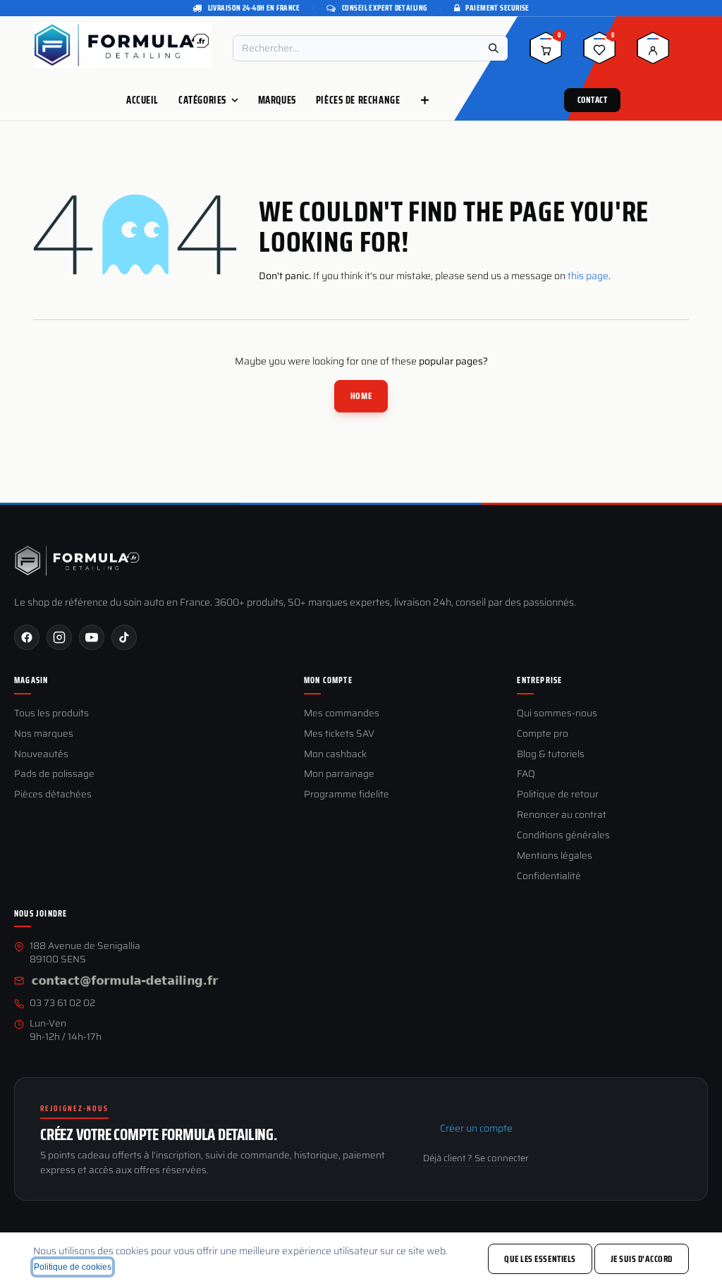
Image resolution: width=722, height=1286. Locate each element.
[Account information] (653, 53)
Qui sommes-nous (557, 714)
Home (361, 395)
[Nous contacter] (125, 982)
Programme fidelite (346, 795)
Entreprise (539, 680)
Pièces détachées (53, 795)
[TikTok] (124, 637)
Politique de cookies (72, 1267)
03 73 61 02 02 (62, 1003)
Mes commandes (341, 714)
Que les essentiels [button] (539, 1258)
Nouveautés (41, 754)
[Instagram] (59, 637)
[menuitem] (142, 100)
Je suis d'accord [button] (642, 1258)
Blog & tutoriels (551, 754)
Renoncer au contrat (561, 815)
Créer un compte (476, 1128)
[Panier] (546, 53)
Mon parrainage (339, 774)
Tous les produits (51, 714)
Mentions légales (554, 856)
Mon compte (328, 680)
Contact (592, 99)
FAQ (526, 774)
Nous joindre (40, 913)
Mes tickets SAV (339, 734)
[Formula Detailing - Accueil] (77, 561)
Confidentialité (549, 876)
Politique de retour (558, 795)
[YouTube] (91, 637)
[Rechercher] (493, 48)
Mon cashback (335, 754)
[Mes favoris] (599, 53)
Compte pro (542, 734)
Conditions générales (563, 836)
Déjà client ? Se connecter (476, 1158)
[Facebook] (26, 637)
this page (588, 275)
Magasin (31, 680)
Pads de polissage (54, 774)
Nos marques (43, 734)
